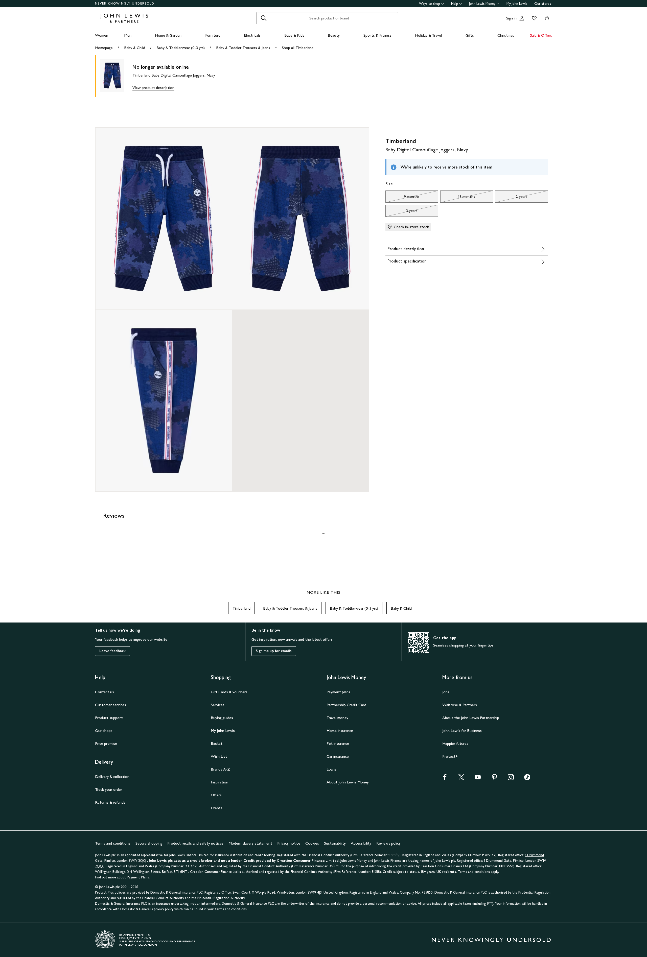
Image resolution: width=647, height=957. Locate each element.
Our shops (103, 730)
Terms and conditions (112, 843)
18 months (457, 198)
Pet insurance (338, 743)
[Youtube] (478, 778)
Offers (216, 795)
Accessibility (361, 843)
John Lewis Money (482, 4)
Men (127, 35)
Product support (109, 717)
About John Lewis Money (348, 782)
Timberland (241, 608)
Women (101, 35)
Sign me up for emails (274, 651)
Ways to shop (429, 4)
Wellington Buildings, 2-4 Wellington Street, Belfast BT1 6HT (141, 872)
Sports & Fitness (377, 35)
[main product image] (116, 76)
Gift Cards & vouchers (229, 691)
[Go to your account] (522, 18)
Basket (216, 743)
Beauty (334, 35)
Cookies (312, 843)
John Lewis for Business (462, 730)
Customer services (110, 704)
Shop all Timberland (297, 47)
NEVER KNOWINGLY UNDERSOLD (124, 3)
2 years (511, 198)
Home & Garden (168, 35)
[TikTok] (527, 778)
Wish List (219, 756)
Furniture (212, 35)
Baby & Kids (294, 35)
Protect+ (450, 756)
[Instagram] (511, 778)
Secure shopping (148, 843)
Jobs (445, 691)
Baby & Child (134, 47)
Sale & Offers (541, 35)
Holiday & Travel (428, 35)
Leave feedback (112, 651)
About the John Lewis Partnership (470, 717)
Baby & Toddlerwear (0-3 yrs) (180, 47)
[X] (461, 778)
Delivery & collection (112, 776)
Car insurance (338, 756)
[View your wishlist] (533, 18)
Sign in (511, 18)
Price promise (106, 743)
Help (454, 4)
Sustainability (335, 843)
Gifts (470, 35)
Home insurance (340, 730)
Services (217, 704)
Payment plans (338, 691)
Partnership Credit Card (346, 704)
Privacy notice (288, 843)
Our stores (542, 4)
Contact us (104, 691)
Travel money (337, 717)
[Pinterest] (494, 778)
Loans (331, 769)
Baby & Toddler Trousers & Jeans (243, 47)
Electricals (252, 35)
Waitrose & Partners (459, 704)
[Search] (264, 18)
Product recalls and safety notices (195, 843)
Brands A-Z (220, 769)
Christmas (505, 35)
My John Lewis (516, 4)
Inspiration (219, 782)
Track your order (108, 789)
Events (216, 807)
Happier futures (455, 743)
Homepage (104, 47)
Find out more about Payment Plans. (122, 877)
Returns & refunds (110, 802)
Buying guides (222, 717)
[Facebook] (445, 778)
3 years (401, 212)
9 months (402, 198)
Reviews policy (388, 843)
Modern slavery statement (250, 843)
